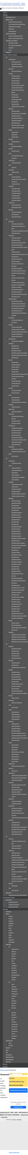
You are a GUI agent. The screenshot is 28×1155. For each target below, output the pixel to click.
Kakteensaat (3, 1070)
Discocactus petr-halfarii (16, 1085)
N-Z (8, 1070)
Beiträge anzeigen (18, 1107)
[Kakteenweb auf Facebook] (14, 1149)
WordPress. (19, 1119)
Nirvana (14, 1119)
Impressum (4, 1117)
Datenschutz (24, 1115)
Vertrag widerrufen (14, 1152)
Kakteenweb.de (12, 4)
